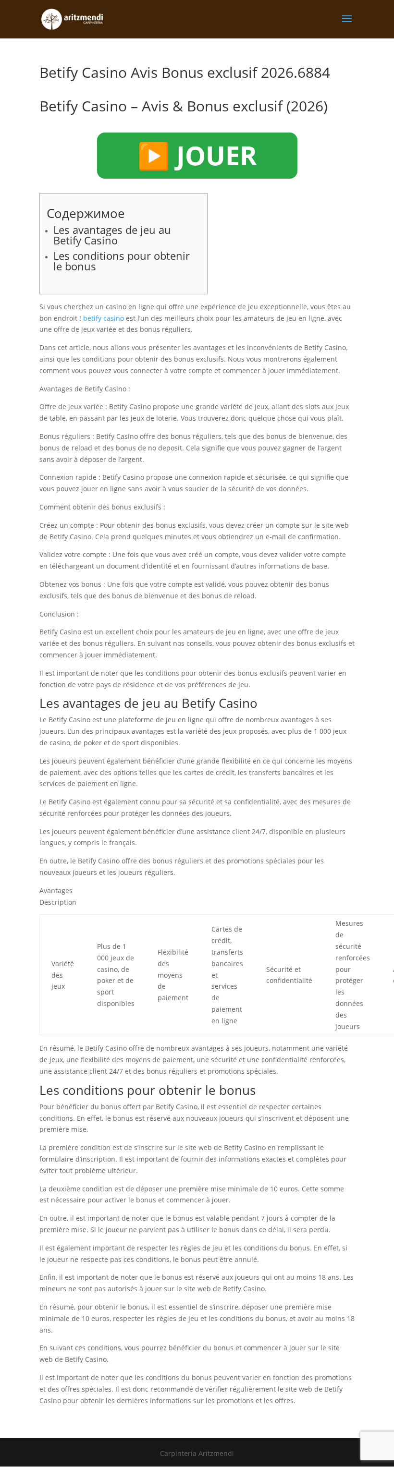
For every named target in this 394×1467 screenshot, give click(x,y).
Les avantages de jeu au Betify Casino (112, 234)
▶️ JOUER (197, 155)
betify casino (103, 318)
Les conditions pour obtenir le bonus (121, 260)
